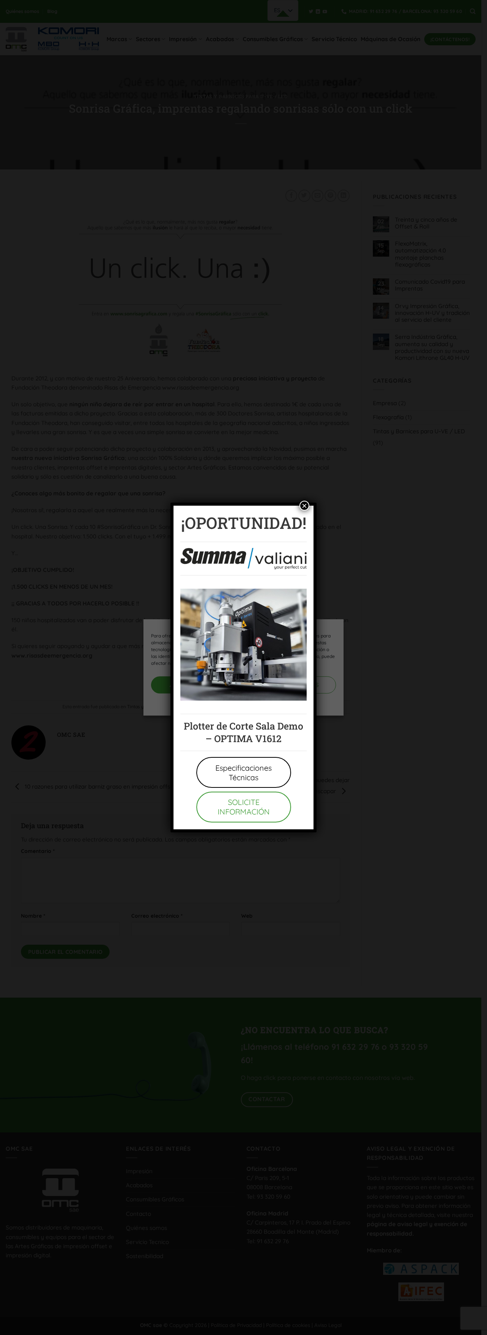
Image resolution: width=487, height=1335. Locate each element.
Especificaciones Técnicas (243, 772)
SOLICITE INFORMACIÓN (244, 806)
